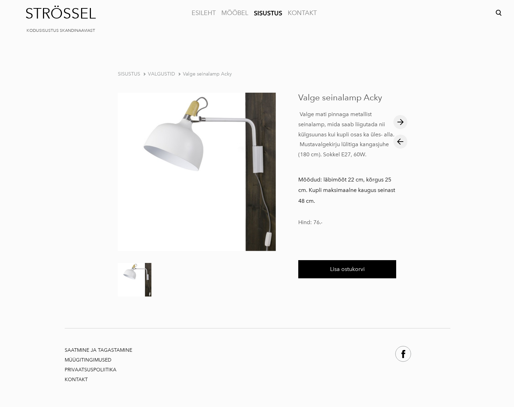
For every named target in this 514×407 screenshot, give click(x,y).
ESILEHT (204, 13)
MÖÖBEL (234, 13)
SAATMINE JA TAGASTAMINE (98, 350)
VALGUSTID (161, 74)
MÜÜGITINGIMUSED (89, 360)
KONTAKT (302, 13)
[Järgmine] (400, 122)
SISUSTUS (268, 13)
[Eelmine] (400, 142)
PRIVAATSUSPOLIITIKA (90, 370)
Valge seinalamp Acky (207, 74)
